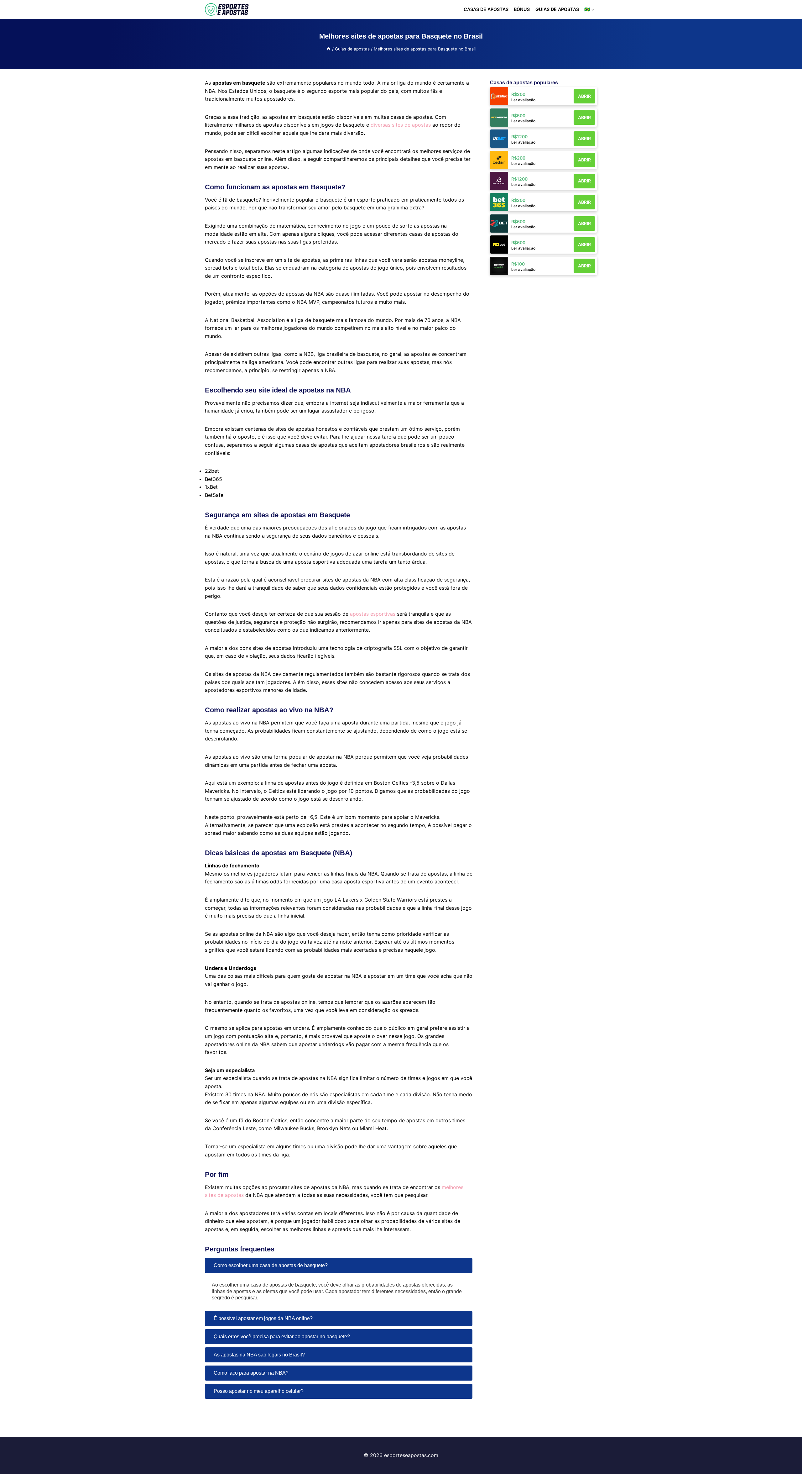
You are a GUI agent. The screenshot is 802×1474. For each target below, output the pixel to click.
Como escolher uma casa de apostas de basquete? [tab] (271, 1265)
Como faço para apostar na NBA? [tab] (251, 1373)
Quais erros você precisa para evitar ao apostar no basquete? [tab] (282, 1336)
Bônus (522, 9)
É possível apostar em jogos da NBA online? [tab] (263, 1318)
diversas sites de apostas (401, 125)
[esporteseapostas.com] (227, 9)
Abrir (584, 96)
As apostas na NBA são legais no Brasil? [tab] (259, 1354)
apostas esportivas (372, 614)
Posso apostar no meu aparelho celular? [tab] (259, 1391)
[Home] (328, 48)
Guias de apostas (557, 9)
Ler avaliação (523, 99)
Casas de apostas (486, 9)
